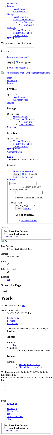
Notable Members (21, 30)
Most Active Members (23, 19)
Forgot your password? (18, 57)
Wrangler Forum (14, 152)
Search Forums (20, 9)
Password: (6, 51)
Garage (10, 14)
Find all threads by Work (30, 367)
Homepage (12, 3)
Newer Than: (15, 202)
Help (9, 414)
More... (27, 208)
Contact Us (12, 411)
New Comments (26, 25)
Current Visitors (20, 35)
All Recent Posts (20, 11)
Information (12, 323)
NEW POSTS (13, 38)
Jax (8, 279)
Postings (11, 321)
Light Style (12, 403)
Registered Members (22, 33)
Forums (10, 6)
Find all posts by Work (29, 364)
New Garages (25, 22)
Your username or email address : (16, 43)
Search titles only (32, 187)
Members (11, 27)
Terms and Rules (15, 416)
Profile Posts (13, 318)
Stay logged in (25, 62)
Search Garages (20, 17)
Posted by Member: (18, 189)
